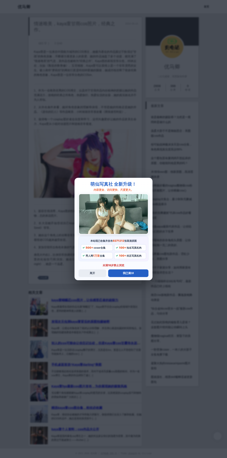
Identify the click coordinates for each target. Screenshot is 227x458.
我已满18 (128, 273)
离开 (92, 273)
